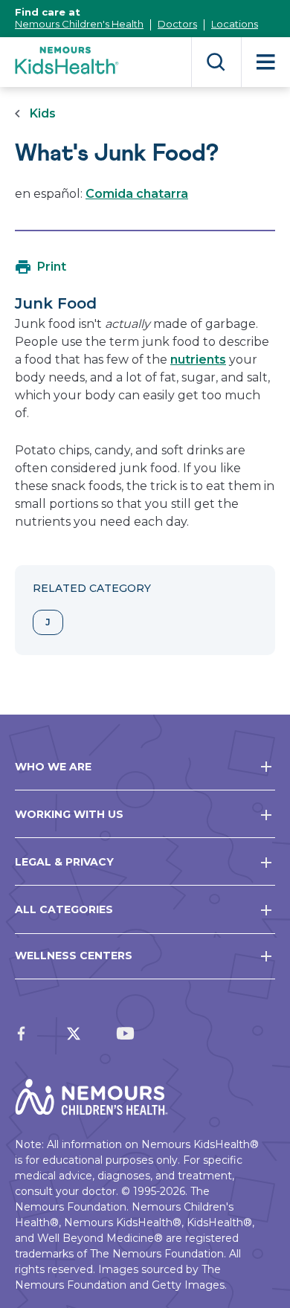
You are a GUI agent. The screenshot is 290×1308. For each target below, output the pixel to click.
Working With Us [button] (69, 814)
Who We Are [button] (53, 766)
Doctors (177, 24)
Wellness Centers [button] (73, 955)
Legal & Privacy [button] (64, 862)
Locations (234, 24)
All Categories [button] (64, 909)
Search (216, 62)
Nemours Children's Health (79, 24)
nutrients (198, 359)
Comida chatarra (137, 194)
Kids (43, 113)
